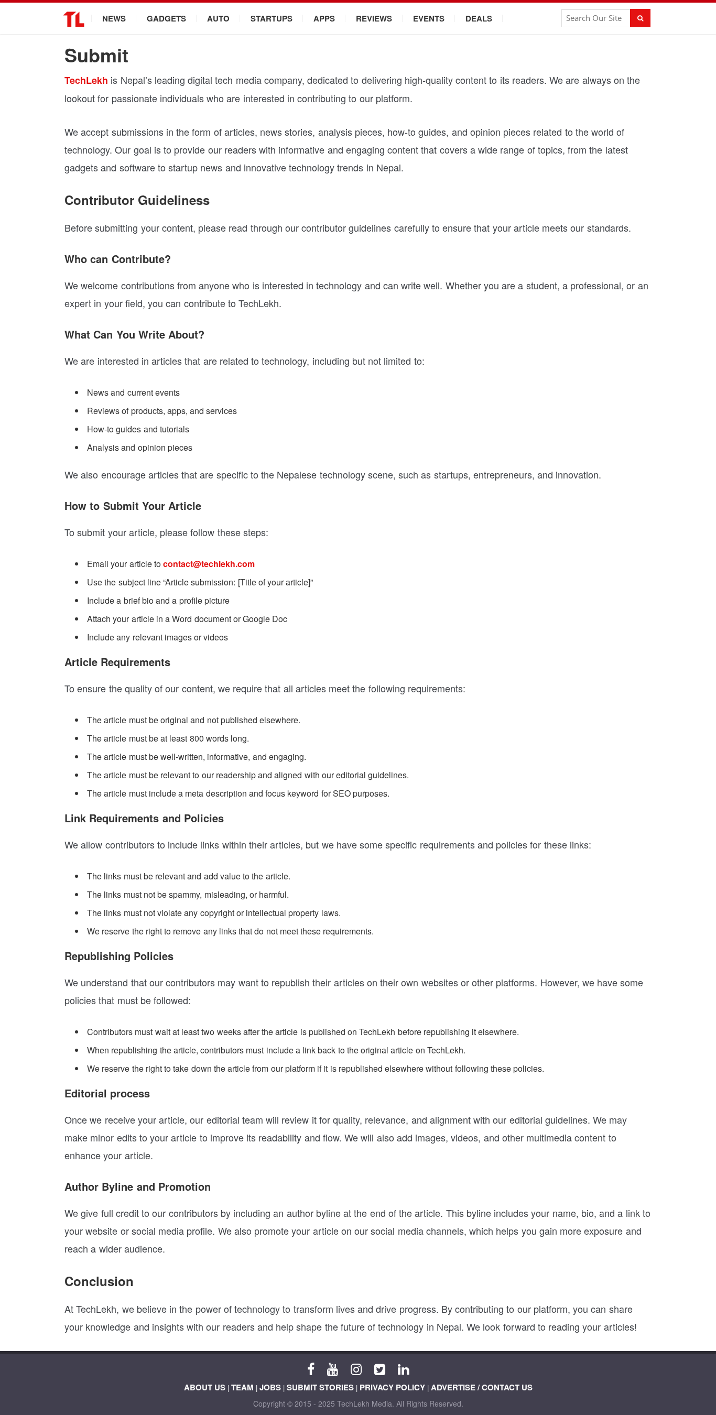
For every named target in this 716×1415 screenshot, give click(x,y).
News (114, 18)
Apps (324, 18)
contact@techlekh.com (209, 564)
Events (428, 18)
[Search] (640, 18)
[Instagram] (356, 1368)
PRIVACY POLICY (392, 1387)
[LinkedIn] (403, 1368)
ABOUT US (204, 1387)
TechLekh (86, 80)
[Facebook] (310, 1368)
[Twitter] (379, 1368)
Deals (478, 18)
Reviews (374, 18)
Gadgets (166, 18)
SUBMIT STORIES (320, 1387)
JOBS (270, 1387)
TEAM (242, 1387)
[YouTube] (332, 1368)
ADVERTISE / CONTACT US (482, 1387)
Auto (218, 18)
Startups (271, 18)
